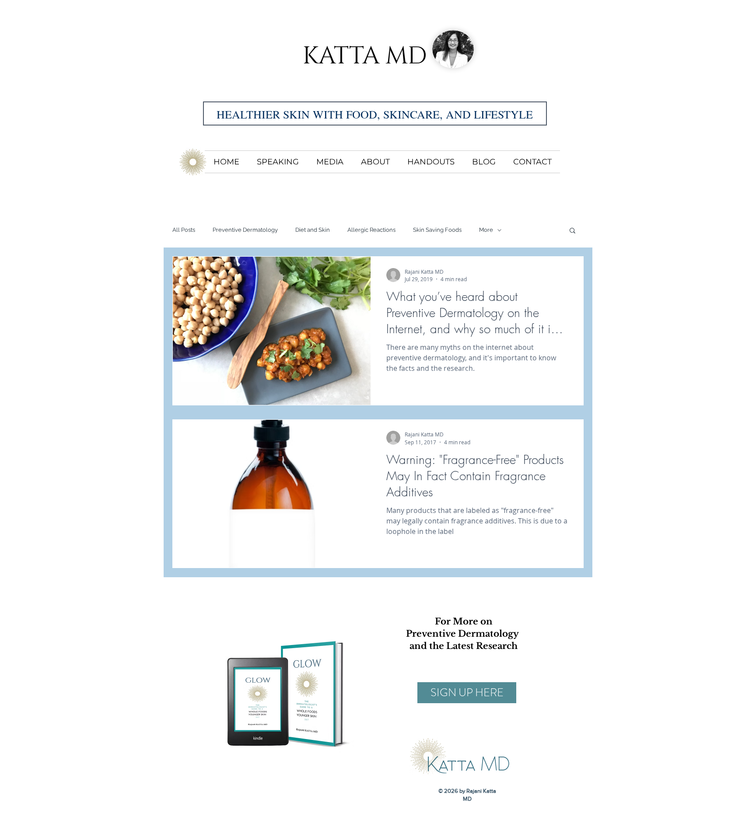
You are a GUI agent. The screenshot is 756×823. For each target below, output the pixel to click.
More (486, 230)
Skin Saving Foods (437, 230)
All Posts (183, 230)
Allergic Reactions (371, 230)
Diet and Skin (312, 230)
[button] (572, 231)
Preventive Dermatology (245, 230)
